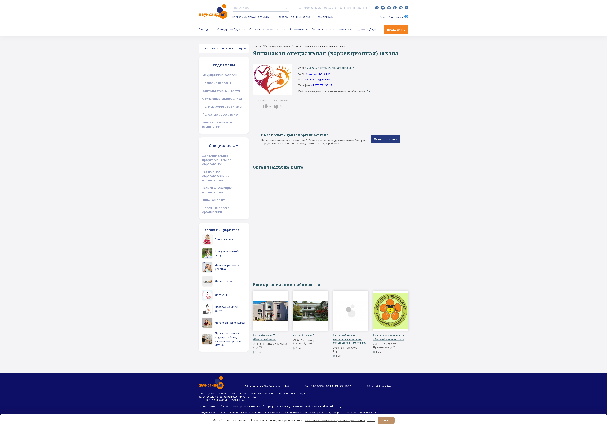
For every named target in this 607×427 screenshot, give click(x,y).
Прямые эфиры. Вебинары (222, 106)
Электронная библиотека (293, 17)
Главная (257, 45)
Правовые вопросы (216, 83)
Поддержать (396, 29)
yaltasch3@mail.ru (318, 79)
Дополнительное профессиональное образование (216, 160)
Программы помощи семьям (250, 17)
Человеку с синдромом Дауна (357, 29)
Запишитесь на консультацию (225, 48)
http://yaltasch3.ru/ (318, 73)
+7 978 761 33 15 (321, 85)
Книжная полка (214, 200)
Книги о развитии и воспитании (217, 124)
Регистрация (395, 16)
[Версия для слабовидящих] (405, 17)
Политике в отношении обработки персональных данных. (340, 420)
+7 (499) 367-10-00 (311, 7)
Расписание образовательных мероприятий (215, 176)
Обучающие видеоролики (222, 99)
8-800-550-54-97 (329, 7)
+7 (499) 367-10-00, (320, 385)
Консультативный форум (221, 91)
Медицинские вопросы (219, 75)
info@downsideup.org (355, 7)
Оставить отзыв (385, 139)
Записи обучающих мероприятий (217, 190)
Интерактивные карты (277, 45)
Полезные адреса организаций (215, 210)
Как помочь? (326, 17)
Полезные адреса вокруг (221, 114)
